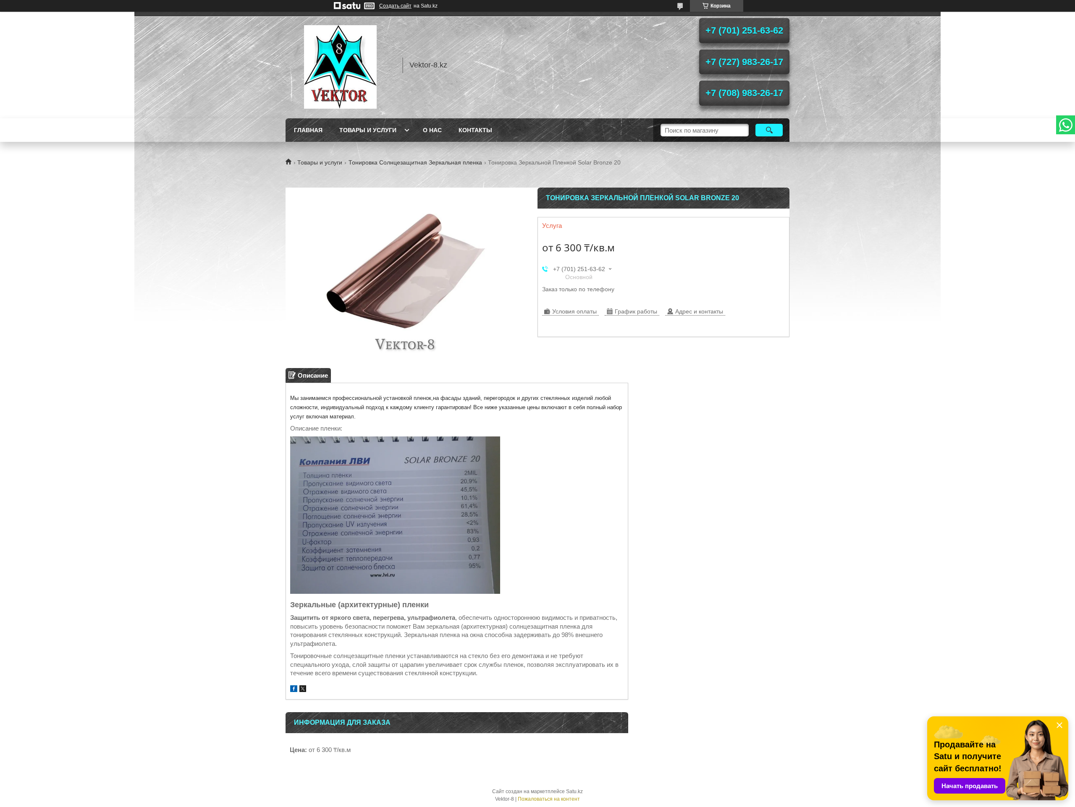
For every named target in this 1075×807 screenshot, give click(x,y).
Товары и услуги (367, 130)
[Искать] (769, 130)
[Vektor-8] (340, 65)
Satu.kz (574, 791)
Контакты (475, 130)
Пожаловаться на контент (549, 799)
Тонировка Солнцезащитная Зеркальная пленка (415, 162)
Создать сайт (395, 6)
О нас (432, 130)
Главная (308, 130)
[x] (302, 689)
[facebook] (293, 689)
